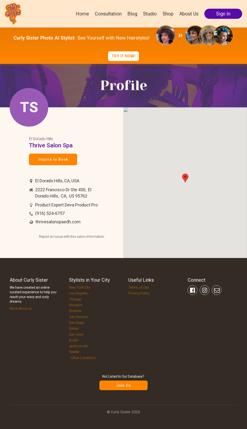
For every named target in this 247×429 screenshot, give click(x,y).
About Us (189, 14)
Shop (168, 14)
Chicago (75, 299)
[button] (185, 178)
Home (82, 14)
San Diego (76, 323)
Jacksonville (78, 346)
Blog (132, 14)
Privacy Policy (139, 293)
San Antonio (78, 317)
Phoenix (75, 311)
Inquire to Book (53, 159)
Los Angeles (78, 293)
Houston (75, 305)
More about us (21, 308)
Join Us (123, 385)
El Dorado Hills (41, 138)
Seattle (74, 352)
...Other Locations (82, 358)
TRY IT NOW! (124, 56)
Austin (74, 340)
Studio (150, 14)
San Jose (76, 334)
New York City (79, 287)
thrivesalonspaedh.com (58, 221)
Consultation (108, 14)
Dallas (73, 328)
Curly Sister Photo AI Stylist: (44, 38)
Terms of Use (138, 287)
